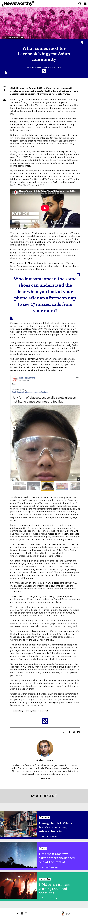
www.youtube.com (18, 229)
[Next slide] (76, 428)
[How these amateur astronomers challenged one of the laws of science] (18, 854)
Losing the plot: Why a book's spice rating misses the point (55, 827)
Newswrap (53, 898)
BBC (42, 185)
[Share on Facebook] (4, 90)
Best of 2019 (56, 67)
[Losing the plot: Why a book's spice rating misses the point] (18, 824)
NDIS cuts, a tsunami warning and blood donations (54, 889)
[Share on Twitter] (4, 95)
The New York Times (23, 185)
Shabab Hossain (35, 67)
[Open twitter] (26, 913)
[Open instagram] (22, 913)
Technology (54, 867)
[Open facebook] (17, 913)
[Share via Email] (4, 99)
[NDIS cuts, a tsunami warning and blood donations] (18, 885)
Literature (53, 836)
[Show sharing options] (78, 479)
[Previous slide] (14, 428)
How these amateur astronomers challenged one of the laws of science (57, 858)
